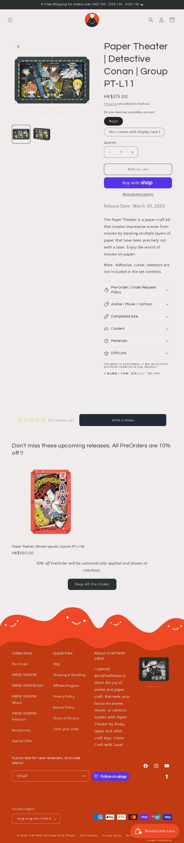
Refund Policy (64, 708)
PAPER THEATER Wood (24, 699)
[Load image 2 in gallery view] (42, 134)
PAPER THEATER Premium (24, 717)
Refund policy (89, 835)
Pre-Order (20, 664)
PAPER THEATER (24, 675)
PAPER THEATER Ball (27, 686)
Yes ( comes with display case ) (134, 132)
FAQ (56, 664)
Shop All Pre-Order (92, 584)
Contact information (159, 840)
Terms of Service (66, 718)
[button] (10, 20)
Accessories (21, 730)
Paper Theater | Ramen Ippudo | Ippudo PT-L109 (48, 546)
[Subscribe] (84, 776)
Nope (113, 121)
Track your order (66, 729)
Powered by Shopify (62, 835)
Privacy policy (112, 835)
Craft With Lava (39, 835)
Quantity (110, 142)
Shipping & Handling (69, 675)
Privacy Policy (64, 697)
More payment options (138, 194)
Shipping (110, 103)
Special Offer (22, 741)
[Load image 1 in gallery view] (21, 134)
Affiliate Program (66, 686)
